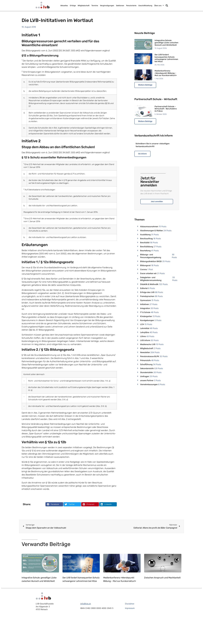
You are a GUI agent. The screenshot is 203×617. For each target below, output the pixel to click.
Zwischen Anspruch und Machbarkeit (162, 577)
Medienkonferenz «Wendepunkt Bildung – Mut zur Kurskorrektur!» (166, 73)
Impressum (130, 608)
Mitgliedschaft (83, 5)
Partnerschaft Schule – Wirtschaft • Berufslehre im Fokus (166, 108)
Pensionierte (131, 5)
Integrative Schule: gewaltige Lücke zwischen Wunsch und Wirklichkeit (166, 42)
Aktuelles (64, 5)
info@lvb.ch (85, 604)
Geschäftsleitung (145, 5)
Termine (94, 5)
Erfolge (73, 5)
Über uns (158, 5)
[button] (166, 5)
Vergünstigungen (107, 5)
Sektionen (120, 5)
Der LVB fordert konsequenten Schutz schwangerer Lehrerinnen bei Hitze (166, 58)
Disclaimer (129, 604)
